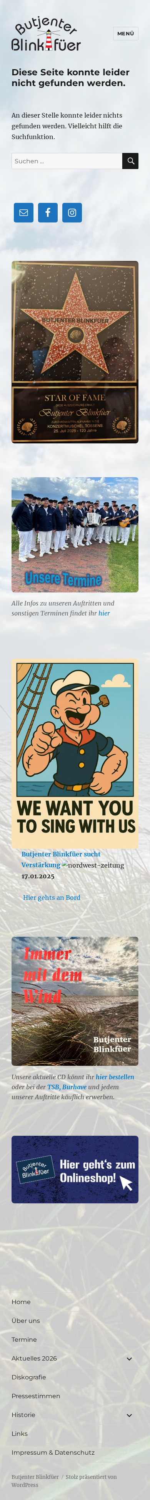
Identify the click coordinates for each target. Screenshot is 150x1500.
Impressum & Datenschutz (53, 1452)
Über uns (26, 1320)
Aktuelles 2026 (34, 1358)
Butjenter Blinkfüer (35, 1477)
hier (104, 613)
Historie (23, 1415)
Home (21, 1302)
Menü (125, 33)
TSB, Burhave (67, 1087)
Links (20, 1433)
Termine (24, 1339)
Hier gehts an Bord (51, 897)
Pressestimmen (36, 1396)
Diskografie (29, 1377)
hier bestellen (115, 1077)
